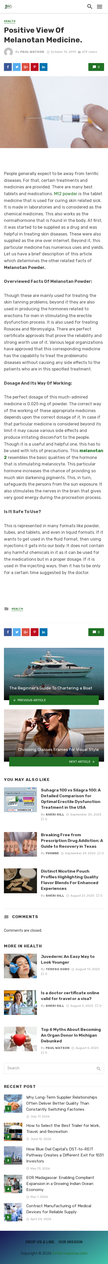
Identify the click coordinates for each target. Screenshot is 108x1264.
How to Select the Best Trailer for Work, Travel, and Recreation (63, 1128)
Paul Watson (32, 52)
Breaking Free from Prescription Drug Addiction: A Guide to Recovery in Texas (72, 840)
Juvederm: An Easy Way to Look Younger (68, 959)
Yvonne (52, 853)
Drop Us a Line (40, 1242)
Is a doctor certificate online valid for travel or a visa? (70, 995)
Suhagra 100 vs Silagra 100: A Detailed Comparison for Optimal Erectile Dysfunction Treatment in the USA (71, 799)
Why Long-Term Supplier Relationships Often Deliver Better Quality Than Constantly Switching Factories (61, 1103)
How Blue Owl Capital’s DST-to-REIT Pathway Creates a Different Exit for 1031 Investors (65, 1155)
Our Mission (70, 1242)
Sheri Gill (55, 814)
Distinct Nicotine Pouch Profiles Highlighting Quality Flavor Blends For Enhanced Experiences (69, 880)
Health (9, 21)
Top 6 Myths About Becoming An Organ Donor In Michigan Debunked (71, 1035)
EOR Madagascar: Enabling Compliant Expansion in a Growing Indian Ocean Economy (60, 1183)
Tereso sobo (57, 969)
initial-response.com (69, 1253)
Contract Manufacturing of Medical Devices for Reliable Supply (58, 1209)
